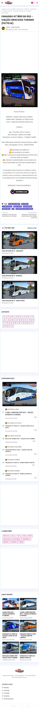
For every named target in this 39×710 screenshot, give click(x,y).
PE (33, 320)
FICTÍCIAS (25, 204)
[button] (37, 3)
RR (23, 323)
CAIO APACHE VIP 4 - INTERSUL (12, 276)
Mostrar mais (32, 228)
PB (29, 320)
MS (17, 320)
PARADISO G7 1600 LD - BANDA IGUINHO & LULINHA (18, 474)
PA (25, 320)
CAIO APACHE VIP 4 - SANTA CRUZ (13, 300)
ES (32, 316)
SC (32, 323)
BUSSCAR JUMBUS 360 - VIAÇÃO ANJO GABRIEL (20, 439)
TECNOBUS (13, 542)
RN (15, 323)
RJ (11, 323)
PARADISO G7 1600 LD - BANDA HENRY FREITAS (19, 463)
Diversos (6, 696)
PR (7, 323)
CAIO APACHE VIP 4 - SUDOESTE (12, 251)
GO (4, 320)
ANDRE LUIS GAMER (14, 204)
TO (12, 326)
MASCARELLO (16, 539)
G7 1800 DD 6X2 (7, 206)
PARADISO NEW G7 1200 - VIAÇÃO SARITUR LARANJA (18, 450)
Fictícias (6, 690)
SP (13, 209)
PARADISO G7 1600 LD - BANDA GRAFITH (28, 656)
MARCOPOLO (17, 206)
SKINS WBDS (6, 209)
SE (4, 326)
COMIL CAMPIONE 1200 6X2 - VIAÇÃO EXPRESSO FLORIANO (19, 413)
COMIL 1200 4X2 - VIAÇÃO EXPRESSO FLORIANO (8, 614)
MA (8, 320)
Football (6, 693)
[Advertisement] (19, 52)
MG (13, 320)
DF (28, 316)
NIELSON (5, 542)
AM (12, 316)
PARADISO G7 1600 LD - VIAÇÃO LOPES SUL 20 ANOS (19, 426)
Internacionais (8, 699)
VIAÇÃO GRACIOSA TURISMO (20, 9)
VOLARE (21, 542)
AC (4, 316)
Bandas (6, 688)
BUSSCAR (6, 536)
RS (27, 323)
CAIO (12, 536)
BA (20, 316)
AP (16, 316)
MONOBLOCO (26, 539)
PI (3, 323)
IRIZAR (30, 536)
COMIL (24, 536)
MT (21, 320)
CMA (18, 536)
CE (24, 316)
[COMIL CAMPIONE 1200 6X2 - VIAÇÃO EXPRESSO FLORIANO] (19, 394)
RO (19, 323)
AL (8, 316)
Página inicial (5, 9)
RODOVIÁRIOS (27, 206)
